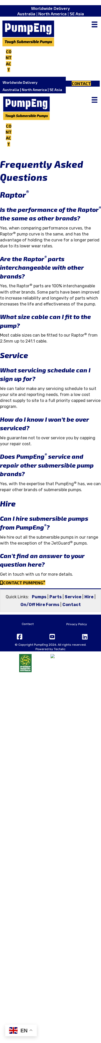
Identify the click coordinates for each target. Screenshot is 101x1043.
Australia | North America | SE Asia (50, 13)
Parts (55, 596)
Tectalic (60, 649)
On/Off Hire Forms (39, 604)
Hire (88, 596)
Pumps (39, 596)
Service (73, 596)
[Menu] (94, 24)
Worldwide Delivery (50, 8)
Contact (71, 604)
